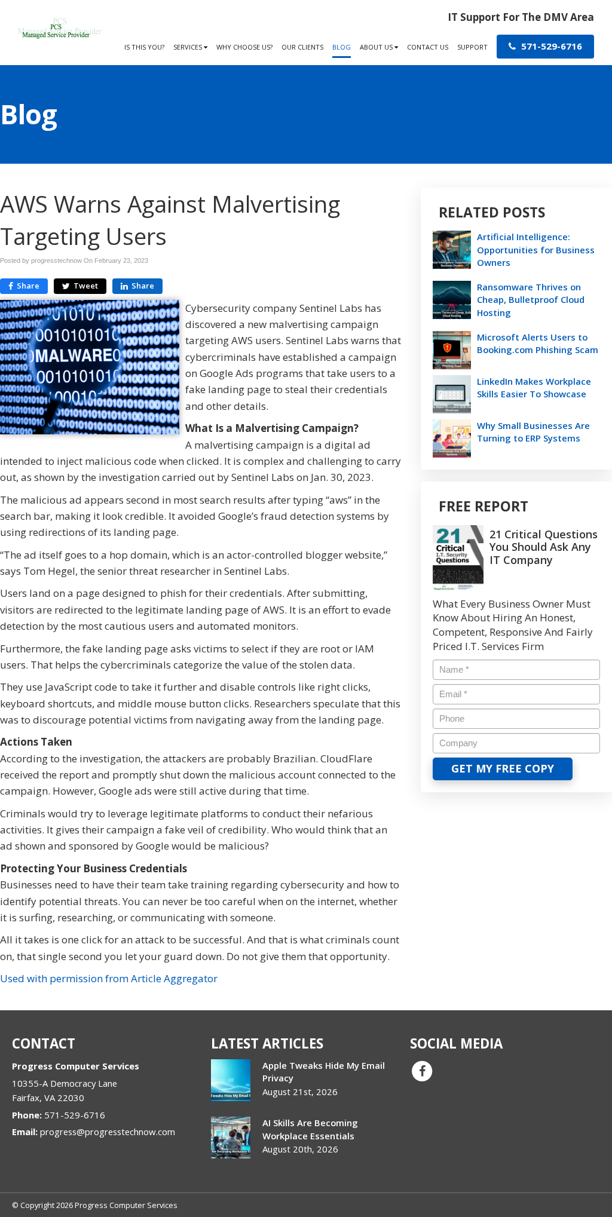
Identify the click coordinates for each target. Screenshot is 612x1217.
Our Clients (302, 46)
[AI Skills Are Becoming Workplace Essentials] (230, 1137)
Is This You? (144, 46)
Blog (341, 46)
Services (188, 46)
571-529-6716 (550, 46)
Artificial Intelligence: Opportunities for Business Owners (536, 249)
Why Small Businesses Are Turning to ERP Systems (533, 431)
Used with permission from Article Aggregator (109, 978)
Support (472, 46)
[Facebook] (422, 1070)
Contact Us (427, 46)
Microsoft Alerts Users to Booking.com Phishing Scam (537, 343)
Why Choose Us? (244, 46)
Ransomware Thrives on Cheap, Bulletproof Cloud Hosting (531, 299)
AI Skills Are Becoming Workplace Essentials (310, 1129)
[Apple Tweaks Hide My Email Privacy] (230, 1080)
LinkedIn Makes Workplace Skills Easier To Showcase (534, 387)
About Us (377, 46)
